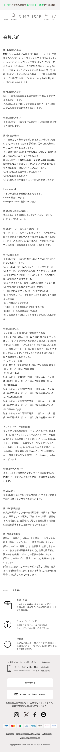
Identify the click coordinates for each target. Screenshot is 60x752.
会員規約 (16, 590)
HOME (6, 590)
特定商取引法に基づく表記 (28, 734)
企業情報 (10, 734)
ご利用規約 (47, 734)
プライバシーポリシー (30, 738)
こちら (32, 625)
